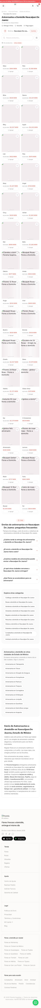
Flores (6, 852)
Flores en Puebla (27, 950)
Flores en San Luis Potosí (12, 965)
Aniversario (18, 980)
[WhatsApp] (13, 834)
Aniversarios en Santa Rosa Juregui (16, 708)
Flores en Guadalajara (11, 950)
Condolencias (30, 984)
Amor (26, 980)
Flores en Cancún (29, 965)
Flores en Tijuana (23, 961)
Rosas (6, 855)
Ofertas (6, 867)
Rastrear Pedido (9, 885)
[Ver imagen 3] (11, 180)
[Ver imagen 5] (13, 180)
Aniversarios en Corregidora (14, 690)
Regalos (7, 863)
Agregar (11, 71)
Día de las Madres (10, 984)
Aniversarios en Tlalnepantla (14, 664)
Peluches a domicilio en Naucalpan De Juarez (19, 619)
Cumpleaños (8, 980)
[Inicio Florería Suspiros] (20, 5)
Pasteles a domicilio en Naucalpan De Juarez (19, 628)
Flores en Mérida (10, 961)
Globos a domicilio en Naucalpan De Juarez (19, 624)
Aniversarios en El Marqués (14, 695)
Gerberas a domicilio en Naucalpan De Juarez (20, 606)
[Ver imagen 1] (9, 121)
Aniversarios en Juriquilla (13, 699)
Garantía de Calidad (11, 892)
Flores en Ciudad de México (13, 946)
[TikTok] (9, 834)
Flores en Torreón (10, 957)
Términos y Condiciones (12, 918)
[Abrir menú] (3, 6)
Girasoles (7, 859)
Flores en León (23, 957)
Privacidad (8, 914)
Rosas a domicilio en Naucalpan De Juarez (18, 602)
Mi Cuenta (7, 922)
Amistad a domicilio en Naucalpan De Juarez (19, 639)
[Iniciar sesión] (33, 6)
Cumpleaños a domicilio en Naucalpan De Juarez (18, 634)
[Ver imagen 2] (30, 121)
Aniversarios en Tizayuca (13, 686)
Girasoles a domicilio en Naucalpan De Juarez (20, 611)
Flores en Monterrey (11, 942)
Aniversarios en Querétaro (14, 703)
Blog (5, 926)
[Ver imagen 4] (12, 180)
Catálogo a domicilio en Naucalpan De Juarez (19, 597)
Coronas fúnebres (10, 987)
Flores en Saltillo (25, 954)
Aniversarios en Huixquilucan (14, 677)
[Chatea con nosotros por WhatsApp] (35, 1002)
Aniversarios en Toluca (12, 668)
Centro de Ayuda (10, 881)
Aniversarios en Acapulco (13, 712)
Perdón (21, 984)
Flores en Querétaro (11, 954)
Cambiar (33, 31)
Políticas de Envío (10, 911)
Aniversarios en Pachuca (13, 682)
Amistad (33, 980)
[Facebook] (6, 834)
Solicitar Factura (9, 889)
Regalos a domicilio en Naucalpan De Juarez (19, 615)
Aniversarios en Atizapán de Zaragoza (17, 673)
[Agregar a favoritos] (17, 48)
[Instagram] (3, 834)
